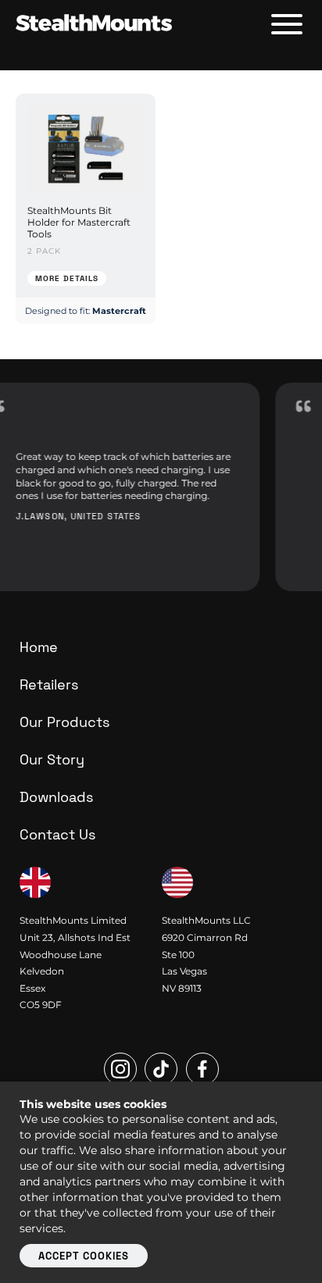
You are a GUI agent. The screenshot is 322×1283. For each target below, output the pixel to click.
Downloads (56, 797)
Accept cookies (83, 1256)
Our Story (52, 759)
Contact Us (57, 834)
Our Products (64, 722)
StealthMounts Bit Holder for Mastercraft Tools (79, 222)
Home (39, 647)
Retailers (49, 684)
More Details (66, 278)
